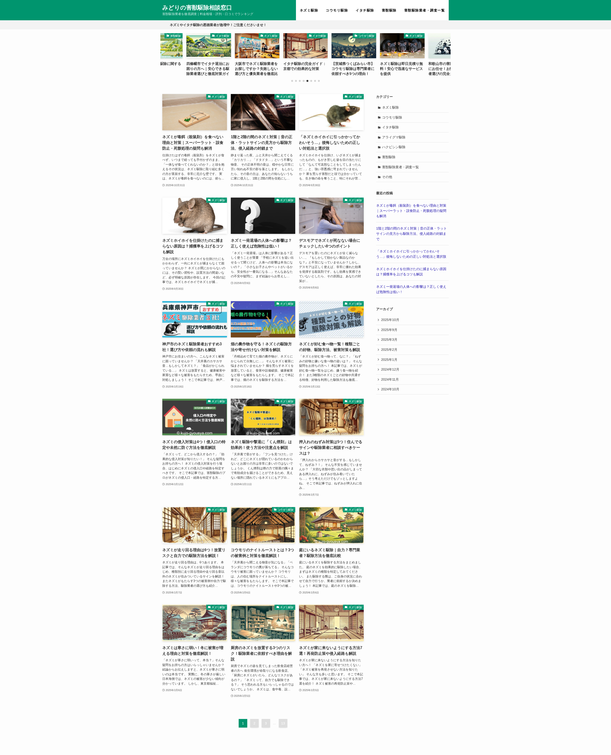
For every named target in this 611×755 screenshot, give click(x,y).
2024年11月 (390, 379)
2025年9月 (389, 330)
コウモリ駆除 (392, 117)
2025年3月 (389, 339)
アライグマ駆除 (394, 137)
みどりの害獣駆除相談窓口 (197, 7)
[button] (292, 81)
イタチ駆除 (390, 127)
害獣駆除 (388, 157)
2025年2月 (389, 349)
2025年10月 (390, 320)
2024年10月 (390, 389)
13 (283, 723)
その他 (387, 177)
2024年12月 (390, 369)
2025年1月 (389, 360)
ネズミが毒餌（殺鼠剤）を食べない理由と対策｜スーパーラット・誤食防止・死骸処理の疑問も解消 (411, 211)
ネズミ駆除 (390, 107)
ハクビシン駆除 (394, 147)
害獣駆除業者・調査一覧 (400, 167)
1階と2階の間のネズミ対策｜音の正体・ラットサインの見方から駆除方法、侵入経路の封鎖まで (411, 233)
